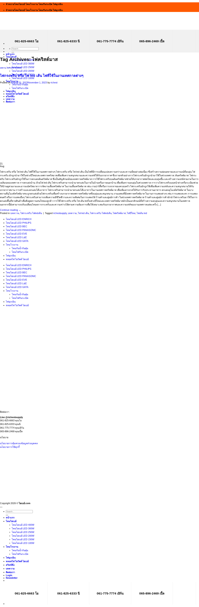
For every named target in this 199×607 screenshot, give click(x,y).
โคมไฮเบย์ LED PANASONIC (21, 230)
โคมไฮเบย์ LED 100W (23, 543)
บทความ (3, 68)
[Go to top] (1, 507)
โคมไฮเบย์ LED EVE (16, 234)
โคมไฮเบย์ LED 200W (23, 71)
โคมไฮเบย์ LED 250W (23, 67)
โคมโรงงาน (12, 244)
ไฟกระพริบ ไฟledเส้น (14, 68)
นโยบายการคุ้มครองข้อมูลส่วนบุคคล (19, 443)
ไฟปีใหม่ (131, 213)
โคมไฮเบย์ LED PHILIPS (18, 223)
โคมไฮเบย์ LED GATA (17, 241)
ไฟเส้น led (142, 213)
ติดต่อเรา (10, 572)
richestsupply (60, 213)
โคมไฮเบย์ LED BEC (16, 226)
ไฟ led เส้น (83, 213)
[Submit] (13, 52)
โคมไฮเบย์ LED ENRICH (18, 219)
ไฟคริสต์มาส (119, 213)
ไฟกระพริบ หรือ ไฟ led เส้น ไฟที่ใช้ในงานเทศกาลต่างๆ (41, 76)
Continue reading (10, 210)
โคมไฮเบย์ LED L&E (16, 237)
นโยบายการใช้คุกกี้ (10, 447)
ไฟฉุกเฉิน (11, 255)
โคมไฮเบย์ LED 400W (23, 525)
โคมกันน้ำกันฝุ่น (20, 248)
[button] (11, 578)
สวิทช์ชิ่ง (10, 565)
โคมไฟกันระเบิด (20, 252)
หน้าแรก (10, 54)
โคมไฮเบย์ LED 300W (23, 63)
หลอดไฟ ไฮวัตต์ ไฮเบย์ (17, 259)
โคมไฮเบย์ (11, 521)
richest (54, 82)
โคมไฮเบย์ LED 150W (23, 539)
